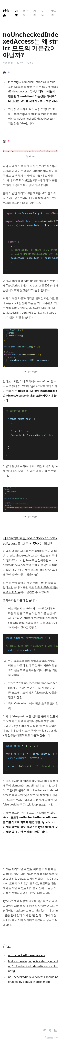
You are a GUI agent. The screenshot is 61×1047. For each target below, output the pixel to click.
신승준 (6, 12)
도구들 (43, 13)
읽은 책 (25, 13)
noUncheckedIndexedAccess (26, 955)
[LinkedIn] (55, 1030)
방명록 (53, 13)
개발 (16, 13)
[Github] (50, 1030)
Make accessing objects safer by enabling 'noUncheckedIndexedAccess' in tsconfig (33, 966)
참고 (7, 946)
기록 (34, 13)
